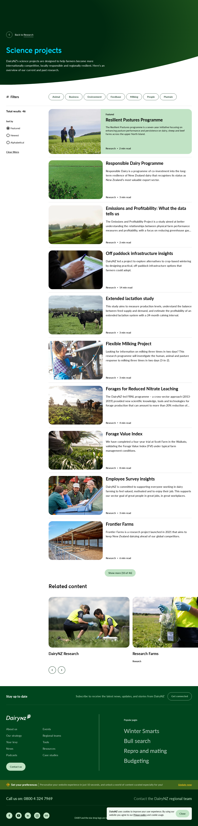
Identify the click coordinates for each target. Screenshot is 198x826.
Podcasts (11, 755)
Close (182, 813)
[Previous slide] (52, 670)
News (9, 748)
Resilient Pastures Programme (134, 119)
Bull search (137, 741)
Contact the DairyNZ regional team (163, 798)
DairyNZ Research (64, 653)
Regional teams (52, 735)
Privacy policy (139, 814)
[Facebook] (9, 816)
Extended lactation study (130, 298)
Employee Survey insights (130, 478)
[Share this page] (46, 816)
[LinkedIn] (28, 816)
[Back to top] (191, 679)
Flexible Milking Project (128, 343)
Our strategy (14, 735)
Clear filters (12, 152)
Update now (185, 784)
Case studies (50, 755)
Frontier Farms (119, 524)
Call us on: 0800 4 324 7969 (29, 798)
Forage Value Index (124, 433)
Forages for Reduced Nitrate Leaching (142, 388)
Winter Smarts (141, 731)
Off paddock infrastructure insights (139, 253)
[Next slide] (61, 670)
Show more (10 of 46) (120, 572)
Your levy (11, 742)
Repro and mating (145, 751)
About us (11, 729)
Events (47, 729)
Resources (49, 748)
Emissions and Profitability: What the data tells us (146, 210)
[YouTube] (18, 816)
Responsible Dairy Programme (134, 163)
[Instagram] (37, 816)
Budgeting (136, 760)
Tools (46, 742)
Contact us (16, 766)
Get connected (179, 696)
